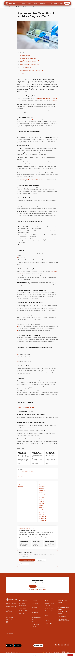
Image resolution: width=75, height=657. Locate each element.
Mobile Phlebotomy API (36, 626)
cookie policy (33, 654)
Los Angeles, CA (42, 486)
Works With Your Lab (49, 608)
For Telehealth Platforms (37, 609)
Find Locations (41, 586)
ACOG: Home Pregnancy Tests (26, 407)
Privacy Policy (51, 652)
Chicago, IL (41, 488)
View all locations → (62, 616)
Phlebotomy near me (36, 636)
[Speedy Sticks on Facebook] (65, 644)
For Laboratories (35, 612)
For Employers (35, 621)
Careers (46, 613)
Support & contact (57, 636)
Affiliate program (48, 623)
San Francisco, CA (43, 499)
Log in (61, 3)
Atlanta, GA (41, 507)
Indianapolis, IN (42, 518)
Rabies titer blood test (27, 636)
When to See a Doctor (24, 71)
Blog (10, 6)
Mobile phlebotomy (22, 484)
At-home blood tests (18, 636)
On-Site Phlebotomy (23, 608)
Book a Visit (33, 586)
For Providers (34, 607)
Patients (23, 3)
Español (67, 652)
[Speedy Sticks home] (10, 3)
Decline (64, 654)
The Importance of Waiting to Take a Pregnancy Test (29, 64)
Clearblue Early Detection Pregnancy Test (31, 179)
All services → (21, 613)
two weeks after (50, 188)
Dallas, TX (41, 497)
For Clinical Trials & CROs (37, 614)
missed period (45, 205)
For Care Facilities (35, 624)
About (46, 600)
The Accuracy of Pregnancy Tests (26, 62)
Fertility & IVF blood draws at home (25, 471)
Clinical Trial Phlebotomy (23, 610)
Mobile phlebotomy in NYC (63, 604)
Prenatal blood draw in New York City (26, 474)
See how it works (41, 560)
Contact (46, 615)
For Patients (34, 600)
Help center (42, 3)
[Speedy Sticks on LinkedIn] (56, 644)
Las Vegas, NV (42, 509)
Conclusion (22, 73)
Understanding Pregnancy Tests (26, 54)
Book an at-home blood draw (24, 473)
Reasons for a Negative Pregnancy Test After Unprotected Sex (31, 70)
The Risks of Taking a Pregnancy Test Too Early (28, 65)
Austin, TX (41, 501)
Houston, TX (42, 490)
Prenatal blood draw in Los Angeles (25, 476)
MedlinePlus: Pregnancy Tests (25, 405)
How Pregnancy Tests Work (25, 55)
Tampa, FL (41, 512)
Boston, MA (42, 503)
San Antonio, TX (42, 495)
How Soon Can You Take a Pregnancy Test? (28, 58)
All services (20, 486)
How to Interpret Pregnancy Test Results (27, 68)
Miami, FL (41, 505)
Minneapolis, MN (42, 510)
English (63, 652)
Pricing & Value (48, 605)
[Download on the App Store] (9, 645)
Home (7, 6)
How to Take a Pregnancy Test (25, 67)
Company (36, 3)
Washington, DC (42, 520)
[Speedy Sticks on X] (62, 644)
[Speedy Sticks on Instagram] (59, 644)
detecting (31, 119)
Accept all (70, 654)
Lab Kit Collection (22, 605)
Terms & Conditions (49, 610)
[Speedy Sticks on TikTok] (68, 644)
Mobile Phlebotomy (23, 600)
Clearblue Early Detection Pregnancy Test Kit (28, 57)
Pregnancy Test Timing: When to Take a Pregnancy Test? (30, 60)
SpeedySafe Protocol (49, 603)
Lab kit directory (22, 603)
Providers (29, 3)
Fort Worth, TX (42, 516)
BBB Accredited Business (38, 645)
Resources (47, 620)
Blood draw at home (9, 636)
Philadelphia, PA (42, 494)
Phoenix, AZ (41, 492)
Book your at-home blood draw (27, 560)
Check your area (24, 563)
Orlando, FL (41, 514)
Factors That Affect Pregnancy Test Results (28, 61)
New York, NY (42, 484)
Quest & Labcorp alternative (47, 636)
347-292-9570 (55, 3)
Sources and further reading (25, 74)
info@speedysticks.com (10, 622)
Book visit (67, 3)
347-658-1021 (43, 589)
